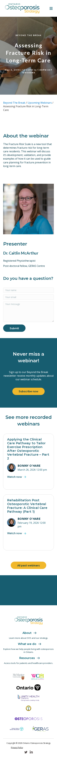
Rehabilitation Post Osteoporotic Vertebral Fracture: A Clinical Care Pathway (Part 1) (27, 505)
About (27, 633)
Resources (27, 658)
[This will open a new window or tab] (18, 677)
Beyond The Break (14, 102)
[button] (14, 328)
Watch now (14, 476)
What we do (27, 644)
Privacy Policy (17, 747)
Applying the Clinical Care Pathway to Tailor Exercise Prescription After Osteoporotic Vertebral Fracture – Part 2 (28, 448)
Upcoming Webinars (40, 102)
